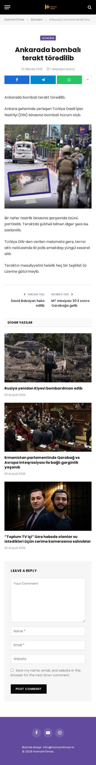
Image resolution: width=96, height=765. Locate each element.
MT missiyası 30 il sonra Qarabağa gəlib (70, 303)
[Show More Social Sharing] (87, 80)
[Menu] (7, 7)
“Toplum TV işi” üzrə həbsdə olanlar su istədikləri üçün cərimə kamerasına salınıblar (47, 539)
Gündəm (48, 38)
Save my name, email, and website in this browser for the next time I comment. (46, 672)
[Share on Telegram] (43, 80)
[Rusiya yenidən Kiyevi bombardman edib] (48, 357)
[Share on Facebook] (16, 80)
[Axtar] (89, 7)
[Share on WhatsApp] (69, 80)
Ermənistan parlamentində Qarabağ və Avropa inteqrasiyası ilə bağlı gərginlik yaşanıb (42, 462)
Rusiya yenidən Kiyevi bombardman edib (43, 388)
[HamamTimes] (50, 7)
